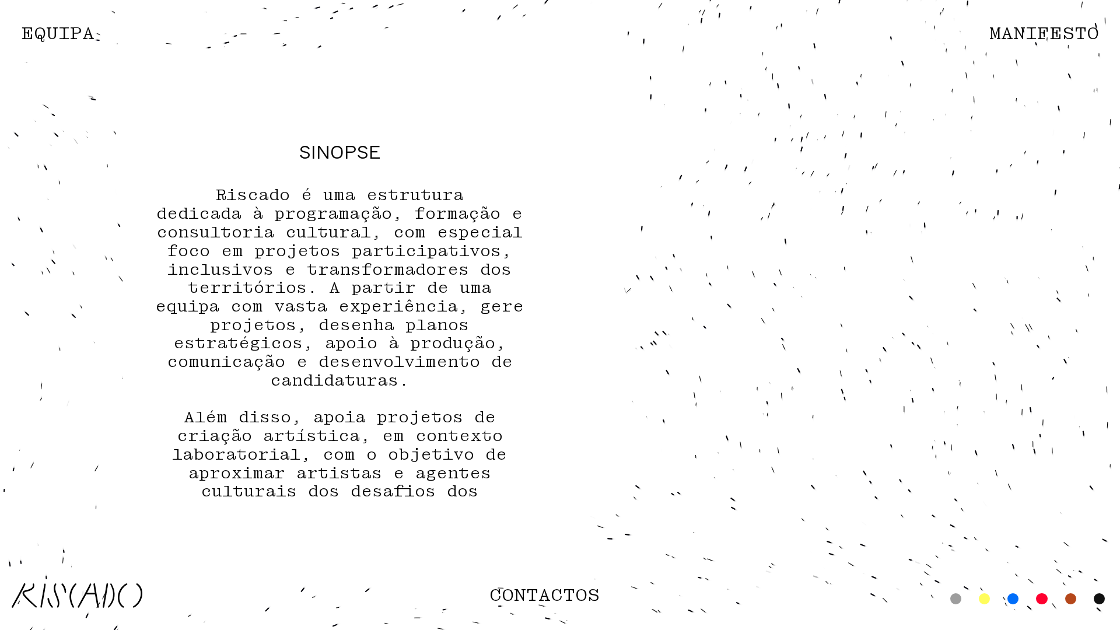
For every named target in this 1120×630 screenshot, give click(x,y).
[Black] (1099, 600)
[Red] (1041, 600)
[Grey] (956, 600)
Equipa (57, 34)
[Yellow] (984, 600)
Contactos (544, 595)
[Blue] (1013, 600)
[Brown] (1071, 600)
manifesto (1044, 34)
